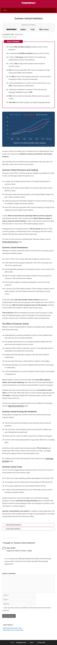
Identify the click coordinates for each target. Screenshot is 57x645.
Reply (30, 551)
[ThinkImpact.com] (28, 2)
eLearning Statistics (13, 529)
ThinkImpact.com (21, 642)
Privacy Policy (41, 642)
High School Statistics (16, 406)
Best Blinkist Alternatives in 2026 (12, 628)
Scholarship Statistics (10, 242)
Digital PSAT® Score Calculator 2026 (13, 630)
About (31, 642)
